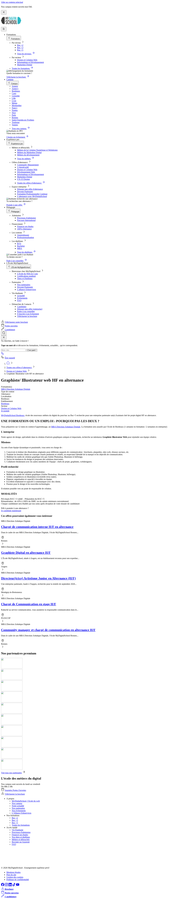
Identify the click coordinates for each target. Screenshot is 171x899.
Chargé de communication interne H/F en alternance (37, 527)
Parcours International (26, 220)
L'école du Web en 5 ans (27, 274)
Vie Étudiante (17, 830)
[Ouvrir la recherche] (3, 333)
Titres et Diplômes (24, 278)
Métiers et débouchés (21, 839)
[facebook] (3, 885)
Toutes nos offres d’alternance (19, 367)
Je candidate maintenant (11, 511)
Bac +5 (20, 50)
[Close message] (3, 12)
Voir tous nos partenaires (11, 773)
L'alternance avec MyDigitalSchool (32, 196)
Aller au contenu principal (12, 2)
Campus (9, 79)
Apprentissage (23, 235)
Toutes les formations (21, 825)
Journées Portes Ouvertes (15, 790)
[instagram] (7, 885)
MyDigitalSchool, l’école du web (26, 801)
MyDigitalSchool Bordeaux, (13, 415)
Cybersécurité (23, 167)
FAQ (19, 300)
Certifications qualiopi (26, 276)
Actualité (21, 295)
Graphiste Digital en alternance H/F (26, 552)
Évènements (22, 298)
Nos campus (17, 803)
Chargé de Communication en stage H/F (28, 604)
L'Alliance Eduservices (21, 813)
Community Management (28, 165)
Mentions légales (13, 872)
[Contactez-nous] (2, 354)
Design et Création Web (27, 60)
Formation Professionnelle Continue (32, 194)
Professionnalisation (25, 237)
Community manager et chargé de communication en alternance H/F (48, 630)
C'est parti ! (31, 350)
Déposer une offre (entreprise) (29, 309)
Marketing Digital (24, 65)
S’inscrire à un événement (28, 314)
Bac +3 (20, 47)
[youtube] (17, 885)
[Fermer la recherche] (3, 337)
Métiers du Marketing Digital (29, 152)
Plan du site (11, 875)
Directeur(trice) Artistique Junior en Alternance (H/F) (38, 578)
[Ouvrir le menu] (3, 29)
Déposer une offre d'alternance (30, 189)
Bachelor (21, 246)
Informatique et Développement (30, 62)
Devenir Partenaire (25, 191)
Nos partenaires (23, 285)
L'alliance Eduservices (26, 289)
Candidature (10, 329)
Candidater (21, 306)
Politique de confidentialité (17, 879)
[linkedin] (10, 885)
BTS (19, 243)
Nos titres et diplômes (21, 837)
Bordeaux (5, 403)
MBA (19, 248)
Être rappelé (10, 358)
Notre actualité (18, 806)
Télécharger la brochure (27, 316)
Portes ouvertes (11, 326)
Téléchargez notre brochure (16, 322)
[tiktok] (14, 885)
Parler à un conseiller (26, 311)
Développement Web (26, 172)
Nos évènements (19, 810)
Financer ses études (25, 226)
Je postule (5, 411)
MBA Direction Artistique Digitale (15, 389)
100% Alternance (24, 229)
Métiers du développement (28, 155)
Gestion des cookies (14, 877)
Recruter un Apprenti (21, 842)
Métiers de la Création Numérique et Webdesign (37, 150)
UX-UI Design (23, 179)
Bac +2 (20, 45)
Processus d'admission (26, 218)
